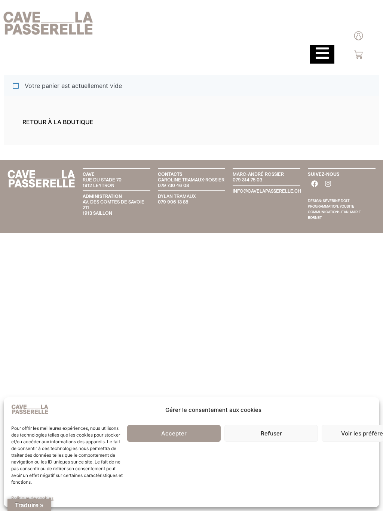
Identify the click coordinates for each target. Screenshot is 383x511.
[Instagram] (328, 183)
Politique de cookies (32, 498)
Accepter (174, 433)
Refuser (271, 433)
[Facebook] (314, 183)
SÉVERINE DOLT (336, 201)
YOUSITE (347, 206)
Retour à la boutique (58, 122)
